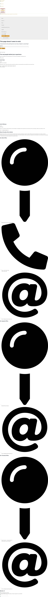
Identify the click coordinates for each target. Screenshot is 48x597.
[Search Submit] (1, 48)
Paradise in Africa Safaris (2, 9)
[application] (5, 34)
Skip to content (2, 0)
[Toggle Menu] (5, 36)
